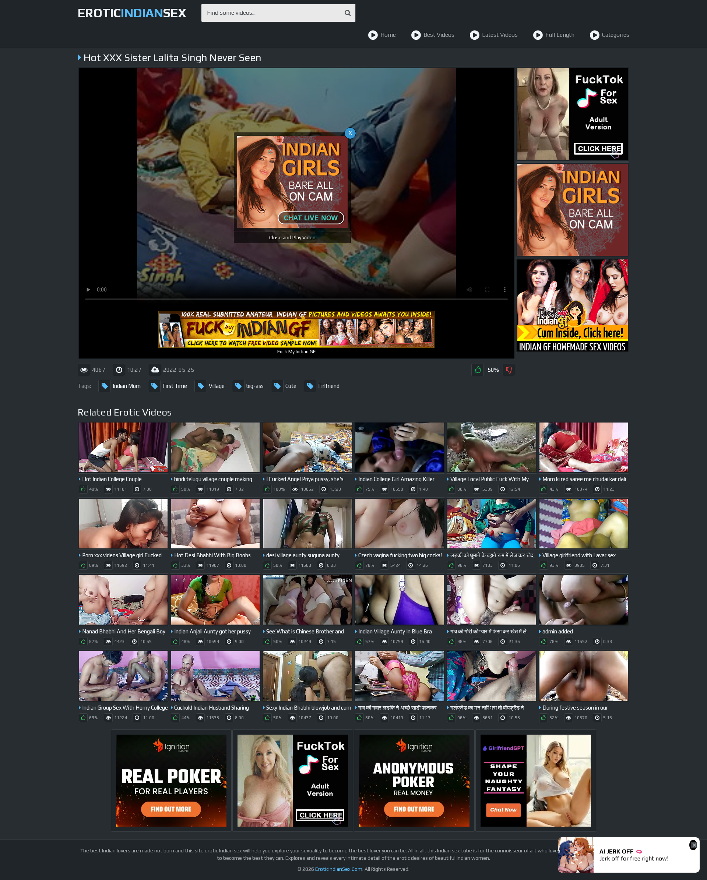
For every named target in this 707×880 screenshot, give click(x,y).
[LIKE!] (477, 370)
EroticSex (132, 13)
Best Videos (438, 34)
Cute (290, 386)
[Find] (348, 13)
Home (388, 34)
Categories (615, 34)
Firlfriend (329, 386)
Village (217, 386)
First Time (174, 386)
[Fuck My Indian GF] (572, 305)
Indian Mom (127, 386)
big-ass (255, 386)
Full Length (559, 34)
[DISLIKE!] (509, 370)
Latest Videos (500, 34)
